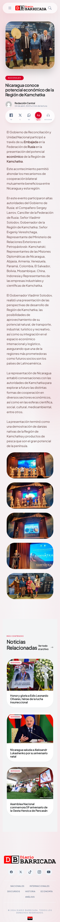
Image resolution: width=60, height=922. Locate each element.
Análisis (30, 897)
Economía (47, 891)
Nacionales (17, 886)
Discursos (13, 891)
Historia (30, 891)
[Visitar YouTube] (48, 872)
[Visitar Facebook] (11, 872)
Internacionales (40, 886)
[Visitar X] (20, 872)
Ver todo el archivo (43, 647)
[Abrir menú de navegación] (10, 8)
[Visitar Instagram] (39, 872)
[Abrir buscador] (49, 8)
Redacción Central (25, 103)
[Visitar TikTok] (30, 872)
